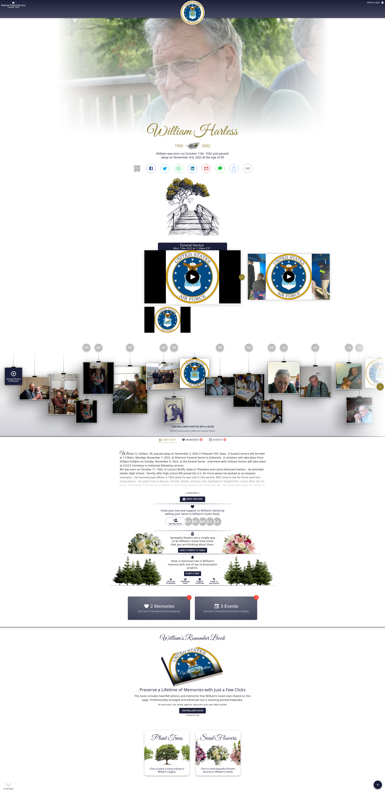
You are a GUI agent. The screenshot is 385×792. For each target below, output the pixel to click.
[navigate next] (242, 277)
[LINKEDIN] (192, 168)
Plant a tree (192, 573)
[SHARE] (234, 168)
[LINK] (247, 168)
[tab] (167, 440)
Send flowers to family (192, 550)
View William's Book (192, 710)
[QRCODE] (137, 168)
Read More (192, 493)
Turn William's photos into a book (192, 427)
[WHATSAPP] (178, 168)
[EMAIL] (206, 168)
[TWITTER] (164, 168)
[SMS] (220, 168)
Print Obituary (194, 499)
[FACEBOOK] (151, 168)
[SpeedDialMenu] (378, 785)
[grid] (192, 389)
